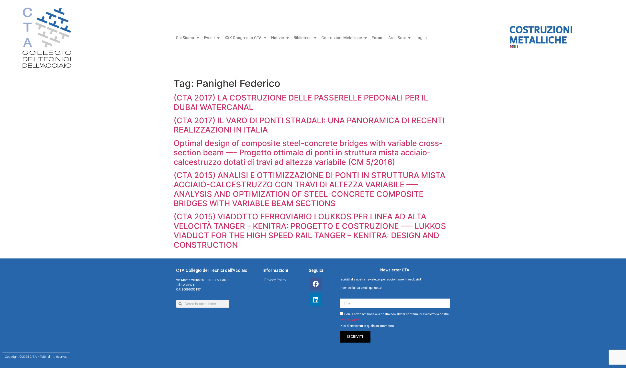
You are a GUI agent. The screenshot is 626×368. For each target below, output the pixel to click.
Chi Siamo (185, 37)
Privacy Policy (349, 320)
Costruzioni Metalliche (341, 37)
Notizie (277, 37)
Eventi (209, 37)
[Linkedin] (316, 299)
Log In (421, 37)
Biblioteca (303, 37)
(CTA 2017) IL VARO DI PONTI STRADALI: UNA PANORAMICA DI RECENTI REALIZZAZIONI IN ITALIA (309, 125)
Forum (377, 37)
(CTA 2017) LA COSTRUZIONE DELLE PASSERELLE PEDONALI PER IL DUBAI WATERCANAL (301, 102)
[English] (512, 46)
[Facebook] (316, 284)
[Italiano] (516, 46)
